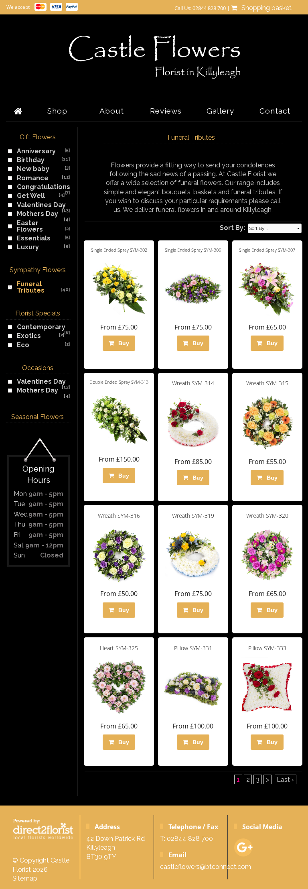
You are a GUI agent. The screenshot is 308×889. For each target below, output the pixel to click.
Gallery (220, 110)
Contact (274, 110)
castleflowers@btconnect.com (205, 867)
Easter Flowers (30, 226)
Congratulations (43, 187)
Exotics (29, 336)
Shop (57, 110)
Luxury (28, 247)
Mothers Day (37, 214)
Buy (122, 343)
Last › (285, 779)
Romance (33, 178)
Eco (23, 345)
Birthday (31, 160)
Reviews (166, 110)
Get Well (31, 195)
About (111, 110)
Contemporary (41, 327)
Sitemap (24, 878)
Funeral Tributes (31, 287)
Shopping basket (265, 8)
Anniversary (36, 151)
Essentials (34, 238)
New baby (33, 169)
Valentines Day (41, 205)
